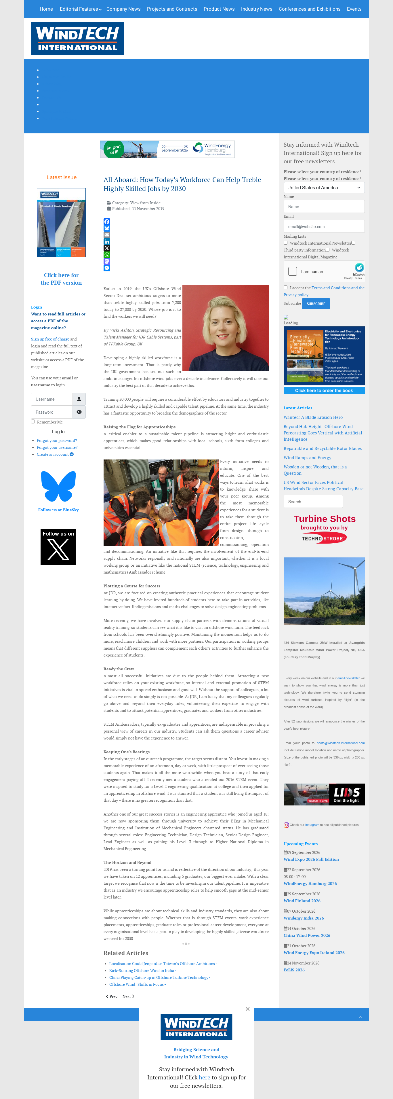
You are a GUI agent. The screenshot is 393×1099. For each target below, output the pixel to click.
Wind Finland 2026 (302, 900)
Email (289, 216)
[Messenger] (186, 268)
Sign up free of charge (50, 339)
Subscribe (292, 303)
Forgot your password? (57, 440)
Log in (58, 431)
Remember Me (50, 422)
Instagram (312, 824)
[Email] (186, 235)
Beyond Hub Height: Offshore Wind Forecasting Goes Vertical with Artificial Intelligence (323, 433)
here (204, 1077)
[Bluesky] (186, 228)
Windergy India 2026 (304, 918)
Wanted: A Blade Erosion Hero (313, 417)
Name (289, 196)
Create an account (53, 454)
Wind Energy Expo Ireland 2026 (314, 952)
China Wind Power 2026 (307, 935)
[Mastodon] (186, 261)
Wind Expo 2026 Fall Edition (311, 859)
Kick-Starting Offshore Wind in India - (142, 970)
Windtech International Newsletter (320, 243)
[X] (186, 248)
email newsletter (348, 678)
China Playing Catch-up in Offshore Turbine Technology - (160, 977)
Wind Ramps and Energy (307, 457)
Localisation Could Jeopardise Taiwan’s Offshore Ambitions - (163, 963)
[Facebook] (186, 221)
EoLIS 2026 (294, 970)
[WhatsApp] (186, 254)
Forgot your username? (57, 447)
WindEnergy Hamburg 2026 (310, 883)
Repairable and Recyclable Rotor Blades (323, 448)
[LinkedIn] (186, 241)
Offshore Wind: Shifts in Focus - (137, 984)
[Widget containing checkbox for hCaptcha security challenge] (324, 271)
